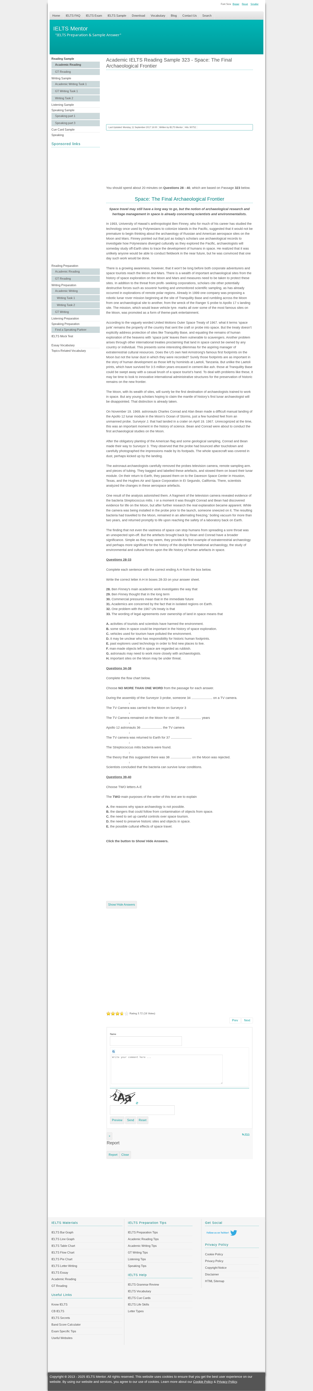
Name (113, 1034)
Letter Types (136, 1311)
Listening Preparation (65, 318)
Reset (245, 4)
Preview (117, 1120)
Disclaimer (212, 1274)
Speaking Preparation (65, 323)
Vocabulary (158, 15)
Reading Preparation (64, 265)
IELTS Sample (117, 15)
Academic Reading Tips (143, 1239)
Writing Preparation (63, 285)
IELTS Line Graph (62, 1239)
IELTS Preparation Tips (143, 1232)
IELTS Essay (59, 1272)
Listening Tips (137, 1259)
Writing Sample (61, 78)
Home (56, 15)
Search (207, 15)
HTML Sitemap (214, 1281)
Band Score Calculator (66, 1324)
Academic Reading (68, 64)
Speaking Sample (62, 110)
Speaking (57, 135)
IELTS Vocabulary (139, 1291)
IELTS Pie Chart (61, 1259)
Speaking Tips (137, 1265)
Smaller (254, 4)
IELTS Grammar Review (143, 1284)
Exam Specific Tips (63, 1331)
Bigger (236, 4)
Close (125, 1154)
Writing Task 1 (66, 298)
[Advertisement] (75, 205)
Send (130, 1120)
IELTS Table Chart (63, 1245)
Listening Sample (62, 104)
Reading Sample (62, 58)
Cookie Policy (214, 1254)
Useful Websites (61, 1338)
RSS (247, 1134)
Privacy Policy (214, 1261)
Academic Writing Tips (142, 1245)
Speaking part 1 (65, 116)
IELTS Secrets (60, 1317)
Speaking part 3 (65, 123)
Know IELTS (59, 1304)
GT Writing (62, 312)
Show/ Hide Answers (121, 904)
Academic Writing (66, 291)
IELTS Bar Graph (62, 1232)
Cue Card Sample (63, 129)
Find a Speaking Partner (70, 329)
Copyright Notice (216, 1267)
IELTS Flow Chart (62, 1252)
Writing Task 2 (64, 98)
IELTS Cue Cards (139, 1298)
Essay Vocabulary (63, 345)
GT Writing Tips (138, 1252)
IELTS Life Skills (138, 1304)
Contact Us (189, 15)
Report (113, 1154)
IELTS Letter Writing (64, 1265)
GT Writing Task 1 (66, 91)
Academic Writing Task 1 (71, 84)
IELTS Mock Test (62, 336)
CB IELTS (57, 1311)
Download (138, 15)
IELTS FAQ (73, 15)
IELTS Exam (94, 15)
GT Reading (63, 71)
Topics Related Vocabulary (68, 350)
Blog (174, 15)
